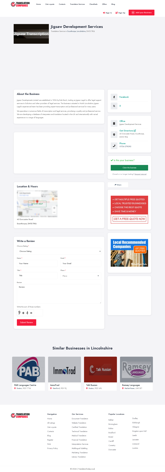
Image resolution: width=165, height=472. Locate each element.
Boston (19, 388)
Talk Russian (91, 385)
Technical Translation (79, 431)
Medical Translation (79, 435)
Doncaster (112, 449)
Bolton (111, 428)
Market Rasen (130, 388)
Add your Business (144, 12)
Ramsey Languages (131, 385)
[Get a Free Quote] (129, 209)
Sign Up (121, 13)
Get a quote (49, 4)
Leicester (135, 439)
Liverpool (135, 444)
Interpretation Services (80, 444)
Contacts (62, 4)
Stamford (56, 388)
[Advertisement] (59, 153)
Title (18, 270)
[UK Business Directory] (129, 253)
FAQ (49, 444)
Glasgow (135, 427)
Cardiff (111, 441)
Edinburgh (136, 422)
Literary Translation (79, 457)
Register (50, 440)
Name (19, 258)
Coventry (112, 445)
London (135, 448)
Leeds (134, 435)
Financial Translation (79, 440)
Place (62, 270)
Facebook (124, 97)
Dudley (135, 418)
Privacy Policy (52, 448)
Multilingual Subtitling (79, 448)
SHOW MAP (37, 203)
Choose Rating (22, 246)
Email (62, 258)
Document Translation (80, 418)
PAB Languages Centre (25, 385)
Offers (104, 4)
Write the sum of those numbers (28, 306)
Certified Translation (79, 427)
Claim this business (129, 167)
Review (19, 282)
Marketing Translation (80, 452)
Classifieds (93, 4)
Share (119, 185)
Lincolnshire (81, 31)
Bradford (112, 432)
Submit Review (26, 322)
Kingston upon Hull (139, 431)
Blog (113, 4)
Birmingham (113, 424)
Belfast (111, 420)
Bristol (111, 437)
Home (38, 4)
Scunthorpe (71, 31)
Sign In (109, 13)
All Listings (51, 423)
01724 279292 (125, 146)
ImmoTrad (54, 385)
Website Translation (79, 423)
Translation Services (77, 4)
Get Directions (126, 130)
